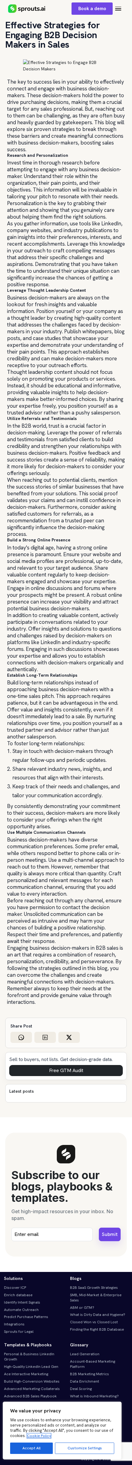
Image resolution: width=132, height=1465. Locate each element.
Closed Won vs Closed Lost (94, 1322)
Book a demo (92, 8)
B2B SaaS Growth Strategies (94, 1287)
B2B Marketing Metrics (89, 1374)
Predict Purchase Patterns (26, 1316)
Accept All (31, 1448)
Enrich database (18, 1295)
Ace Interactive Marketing (26, 1374)
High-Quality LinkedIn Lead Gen (31, 1366)
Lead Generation (84, 1354)
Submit (110, 1234)
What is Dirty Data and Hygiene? (97, 1314)
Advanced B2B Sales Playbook (30, 1396)
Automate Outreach (21, 1309)
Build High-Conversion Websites (32, 1381)
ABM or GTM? (82, 1307)
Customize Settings (85, 1448)
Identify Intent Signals (22, 1302)
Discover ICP (15, 1287)
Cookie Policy (39, 1435)
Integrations (14, 1324)
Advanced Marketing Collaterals (32, 1388)
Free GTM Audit (66, 1070)
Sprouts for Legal (18, 1331)
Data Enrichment (84, 1381)
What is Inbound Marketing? (94, 1396)
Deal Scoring (81, 1388)
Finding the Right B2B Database (97, 1329)
